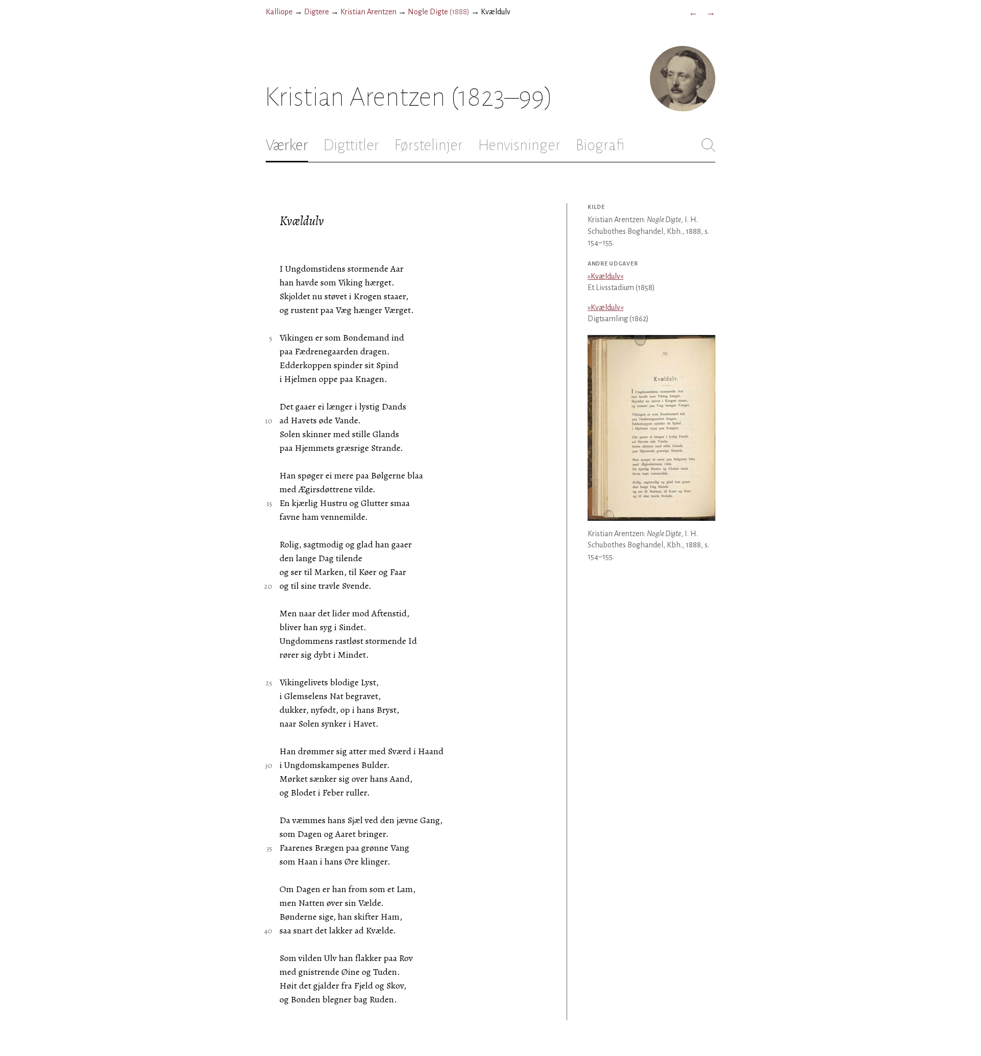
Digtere (316, 12)
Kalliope (279, 12)
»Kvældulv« (605, 276)
